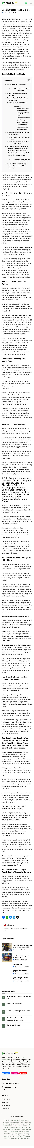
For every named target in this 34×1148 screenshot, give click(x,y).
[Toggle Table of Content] (28, 80)
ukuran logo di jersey (13, 1025)
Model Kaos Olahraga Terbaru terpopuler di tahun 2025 (22, 946)
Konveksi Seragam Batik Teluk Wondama (16, 1136)
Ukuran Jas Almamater (14, 1003)
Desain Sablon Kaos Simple (17, 84)
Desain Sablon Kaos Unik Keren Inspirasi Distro (23, 160)
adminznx (5, 12)
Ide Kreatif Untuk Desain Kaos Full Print (23, 89)
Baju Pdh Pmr (17, 965)
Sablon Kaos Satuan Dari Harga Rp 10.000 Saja (19, 133)
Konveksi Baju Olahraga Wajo (19, 1131)
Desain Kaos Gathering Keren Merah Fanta (18, 99)
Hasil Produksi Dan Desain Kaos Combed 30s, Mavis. (19, 143)
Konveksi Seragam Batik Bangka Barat (17, 1138)
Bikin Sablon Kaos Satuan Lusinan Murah (20, 138)
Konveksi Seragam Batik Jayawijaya (16, 1120)
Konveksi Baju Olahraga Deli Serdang (16, 1134)
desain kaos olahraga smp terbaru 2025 (21, 956)
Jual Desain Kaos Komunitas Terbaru (18, 94)
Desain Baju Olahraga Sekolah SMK (18, 1011)
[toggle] (31, 3)
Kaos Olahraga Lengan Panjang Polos (20, 978)
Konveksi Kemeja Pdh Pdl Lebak (13, 1123)
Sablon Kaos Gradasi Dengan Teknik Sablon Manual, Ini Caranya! (18, 166)
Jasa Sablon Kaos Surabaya (18, 103)
